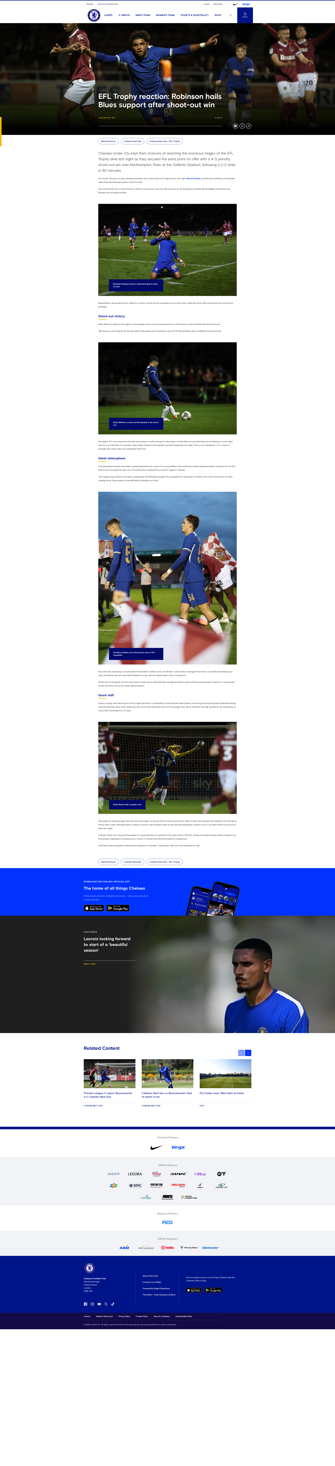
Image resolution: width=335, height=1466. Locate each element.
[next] (248, 1053)
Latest (108, 15)
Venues (89, 4)
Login (206, 4)
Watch (126, 15)
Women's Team (165, 15)
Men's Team (143, 15)
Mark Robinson (108, 141)
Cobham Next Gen (106, 118)
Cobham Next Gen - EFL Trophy (164, 141)
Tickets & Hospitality (194, 15)
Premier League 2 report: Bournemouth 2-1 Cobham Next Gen (108, 1095)
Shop (217, 15)
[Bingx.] (246, 4)
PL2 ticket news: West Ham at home (222, 1093)
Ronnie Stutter (193, 178)
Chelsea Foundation (107, 4)
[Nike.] (236, 4)
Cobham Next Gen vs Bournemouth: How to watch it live (167, 1095)
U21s (202, 1106)
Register (218, 4)
